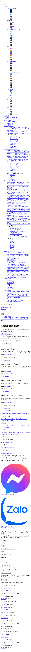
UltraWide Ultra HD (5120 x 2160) (19, 237)
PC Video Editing (11, 61)
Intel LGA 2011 (14, 165)
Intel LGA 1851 (14, 141)
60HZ (11, 239)
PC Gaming (10, 107)
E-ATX (12, 179)
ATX (11, 177)
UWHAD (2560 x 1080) (16, 231)
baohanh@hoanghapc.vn (7, 453)
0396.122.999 (8, 371)
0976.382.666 (4, 596)
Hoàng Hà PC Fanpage (7, 432)
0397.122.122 (4, 612)
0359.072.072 (4, 639)
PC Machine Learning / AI (13, 29)
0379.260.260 (4, 637)
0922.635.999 (4, 590)
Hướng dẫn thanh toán (21, 419)
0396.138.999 (4, 607)
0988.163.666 (4, 618)
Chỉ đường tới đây (5, 360)
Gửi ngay (18, 341)
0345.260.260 (4, 645)
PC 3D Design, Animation (13, 72)
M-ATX (12, 176)
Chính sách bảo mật (16, 425)
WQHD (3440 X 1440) (16, 234)
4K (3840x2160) (14, 235)
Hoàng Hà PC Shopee (12, 434)
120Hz (12, 244)
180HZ (12, 248)
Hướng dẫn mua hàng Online (8, 419)
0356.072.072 (8, 386)
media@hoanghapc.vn (6, 442)
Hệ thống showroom (20, 413)
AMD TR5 (13, 146)
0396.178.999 (4, 609)
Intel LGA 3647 (14, 139)
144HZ (12, 245)
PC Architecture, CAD (12, 46)
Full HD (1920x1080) (15, 229)
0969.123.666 (8, 354)
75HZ (11, 241)
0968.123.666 (8, 402)
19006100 (3, 599)
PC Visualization (11, 89)
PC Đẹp (9, 99)
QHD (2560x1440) (15, 232)
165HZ (12, 247)
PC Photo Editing (11, 8)
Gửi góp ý (3, 579)
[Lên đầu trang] (1, 529)
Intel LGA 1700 (14, 140)
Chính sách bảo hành (6, 425)
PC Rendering (10, 21)
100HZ (12, 242)
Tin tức (27, 413)
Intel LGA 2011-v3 (15, 137)
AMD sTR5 (13, 172)
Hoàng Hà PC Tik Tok (18, 432)
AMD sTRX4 (13, 147)
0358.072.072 (4, 626)
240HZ (12, 249)
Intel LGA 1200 (14, 136)
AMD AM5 (13, 144)
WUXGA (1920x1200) (16, 228)
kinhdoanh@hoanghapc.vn (7, 447)
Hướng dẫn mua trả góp (7, 420)
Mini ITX (12, 175)
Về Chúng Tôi (4, 413)
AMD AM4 (13, 143)
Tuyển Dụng (11, 413)
